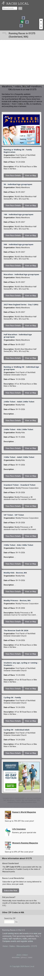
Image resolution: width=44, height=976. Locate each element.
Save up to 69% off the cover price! (19, 852)
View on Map (30, 175)
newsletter (16, 957)
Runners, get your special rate (24, 832)
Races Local (17, 4)
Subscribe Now (10, 890)
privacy (24, 957)
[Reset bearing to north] (41, 27)
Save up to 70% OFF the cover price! (19, 821)
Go (20, 8)
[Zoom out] (41, 24)
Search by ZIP (10, 918)
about (18, 955)
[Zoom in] (41, 20)
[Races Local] (3, 4)
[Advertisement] (22, 62)
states (30, 957)
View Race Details (13, 175)
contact (25, 955)
